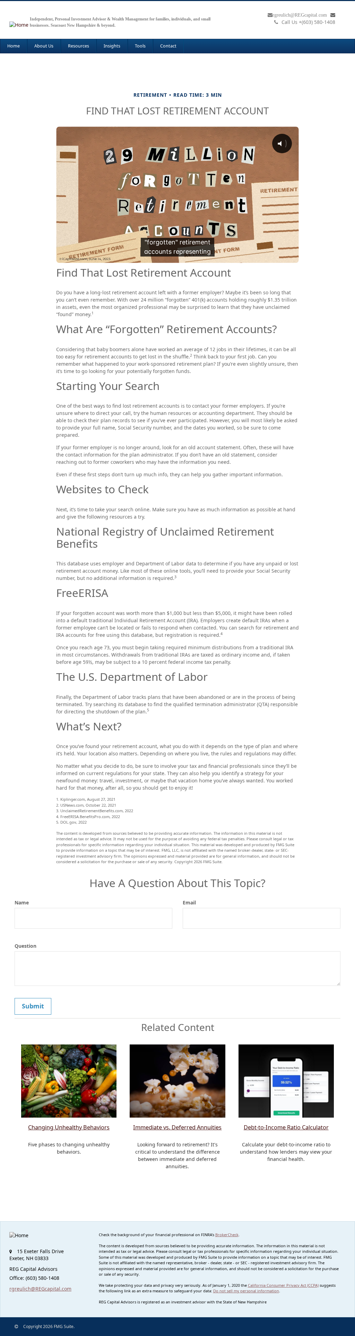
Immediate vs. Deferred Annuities (177, 1127)
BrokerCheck (227, 1234)
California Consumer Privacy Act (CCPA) (283, 1285)
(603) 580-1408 (308, 22)
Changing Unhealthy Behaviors (69, 1127)
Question (25, 946)
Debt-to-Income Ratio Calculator (286, 1127)
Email (189, 902)
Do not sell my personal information (246, 1290)
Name (22, 902)
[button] (43, 46)
